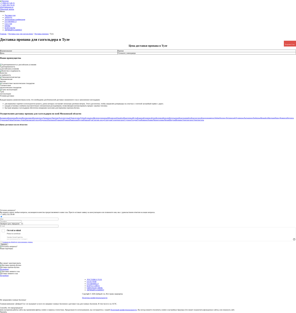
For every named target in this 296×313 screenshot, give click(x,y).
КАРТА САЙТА (93, 286)
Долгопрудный (64, 118)
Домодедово (75, 118)
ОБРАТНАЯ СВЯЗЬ (95, 288)
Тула (139, 120)
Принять (3, 312)
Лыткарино (248, 118)
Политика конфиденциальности (94, 298)
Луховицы (239, 118)
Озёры (10, 120)
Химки (150, 120)
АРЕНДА (8, 17)
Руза (91, 120)
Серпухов (108, 120)
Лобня (216, 118)
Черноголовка (158, 120)
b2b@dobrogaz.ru (6, 7)
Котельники (174, 118)
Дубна (82, 118)
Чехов (166, 120)
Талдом (134, 120)
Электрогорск (187, 120)
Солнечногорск (118, 120)
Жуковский (112, 118)
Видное (19, 118)
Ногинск (290, 118)
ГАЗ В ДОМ (91, 282)
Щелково (178, 120)
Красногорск (196, 118)
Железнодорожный (100, 118)
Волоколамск (27, 118)
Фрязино (144, 120)
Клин (153, 118)
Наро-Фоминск (281, 118)
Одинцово (4, 120)
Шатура (172, 120)
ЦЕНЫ (7, 26)
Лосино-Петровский (227, 118)
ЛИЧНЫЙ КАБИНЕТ (13, 30)
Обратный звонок (7, 9)
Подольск (43, 120)
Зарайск (120, 118)
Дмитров (54, 118)
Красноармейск (185, 118)
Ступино (127, 120)
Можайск (264, 118)
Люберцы (256, 118)
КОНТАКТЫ (10, 28)
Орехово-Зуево (19, 120)
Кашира (140, 118)
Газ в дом (8, 24)
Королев (166, 118)
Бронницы (12, 118)
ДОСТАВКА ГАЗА (94, 279)
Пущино (66, 120)
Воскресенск (37, 118)
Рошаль (86, 120)
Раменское (74, 120)
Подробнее (4, 269)
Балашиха (4, 118)
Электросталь (198, 120)
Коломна (159, 118)
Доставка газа (10, 15)
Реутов (80, 120)
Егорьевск (89, 118)
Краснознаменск (207, 118)
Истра (135, 118)
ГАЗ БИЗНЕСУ (11, 22)
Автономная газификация (15, 19)
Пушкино (59, 120)
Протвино (51, 120)
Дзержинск (47, 118)
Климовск (147, 118)
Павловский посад (32, 120)
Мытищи (271, 118)
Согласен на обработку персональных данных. (18, 242)
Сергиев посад (98, 120)
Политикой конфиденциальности (123, 310)
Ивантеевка (128, 118)
